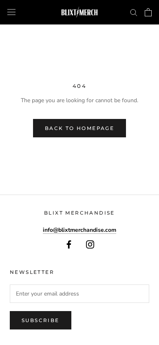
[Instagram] (90, 244)
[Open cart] (148, 12)
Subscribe (41, 320)
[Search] (133, 12)
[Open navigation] (11, 12)
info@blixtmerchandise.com (79, 230)
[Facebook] (69, 244)
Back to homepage (79, 128)
